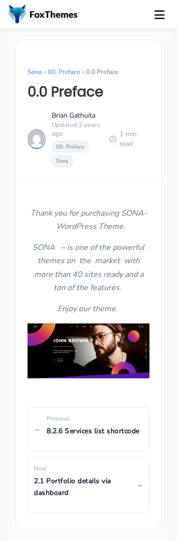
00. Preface (64, 72)
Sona (35, 72)
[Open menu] (159, 14)
